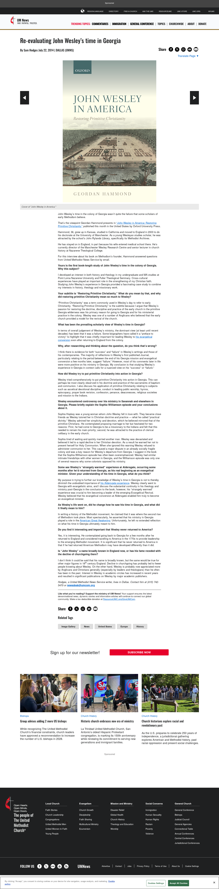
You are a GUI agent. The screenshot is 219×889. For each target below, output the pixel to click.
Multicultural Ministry (88, 824)
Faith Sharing (85, 819)
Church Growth (86, 809)
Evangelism (85, 803)
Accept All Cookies (178, 883)
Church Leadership (54, 814)
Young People (52, 833)
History (140, 626)
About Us (176, 866)
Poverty (149, 828)
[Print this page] (189, 49)
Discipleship (84, 814)
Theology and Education (122, 824)
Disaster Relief (117, 809)
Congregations (52, 819)
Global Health (117, 814)
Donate (202, 24)
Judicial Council (182, 819)
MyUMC (211, 11)
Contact (118, 866)
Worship (114, 828)
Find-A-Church (130, 11)
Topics (161, 24)
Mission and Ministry (121, 803)
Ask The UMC (147, 11)
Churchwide (176, 24)
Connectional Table (184, 828)
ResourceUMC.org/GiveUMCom (119, 599)
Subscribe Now (139, 652)
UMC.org (196, 11)
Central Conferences (184, 838)
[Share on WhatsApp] (183, 49)
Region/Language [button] (95, 11)
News (87, 626)
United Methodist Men (55, 824)
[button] (40, 866)
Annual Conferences (184, 833)
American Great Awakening (95, 520)
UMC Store (182, 11)
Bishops (24, 715)
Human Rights (152, 819)
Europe (124, 626)
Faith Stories (51, 809)
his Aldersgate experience (114, 483)
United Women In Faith (56, 828)
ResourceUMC (165, 11)
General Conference (142, 24)
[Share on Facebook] (171, 49)
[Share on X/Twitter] (177, 49)
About (191, 24)
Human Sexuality (153, 814)
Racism (149, 824)
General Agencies (183, 824)
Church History (89, 715)
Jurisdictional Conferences (187, 842)
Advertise (106, 866)
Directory (113, 11)
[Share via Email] (196, 49)
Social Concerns (154, 803)
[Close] (214, 882)
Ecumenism (84, 828)
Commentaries (100, 24)
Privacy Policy (143, 866)
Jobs (129, 866)
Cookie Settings (192, 866)
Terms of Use (160, 866)
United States (105, 626)
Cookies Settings (156, 883)
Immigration (119, 24)
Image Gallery (68, 626)
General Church (183, 803)
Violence (150, 833)
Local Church (52, 803)
